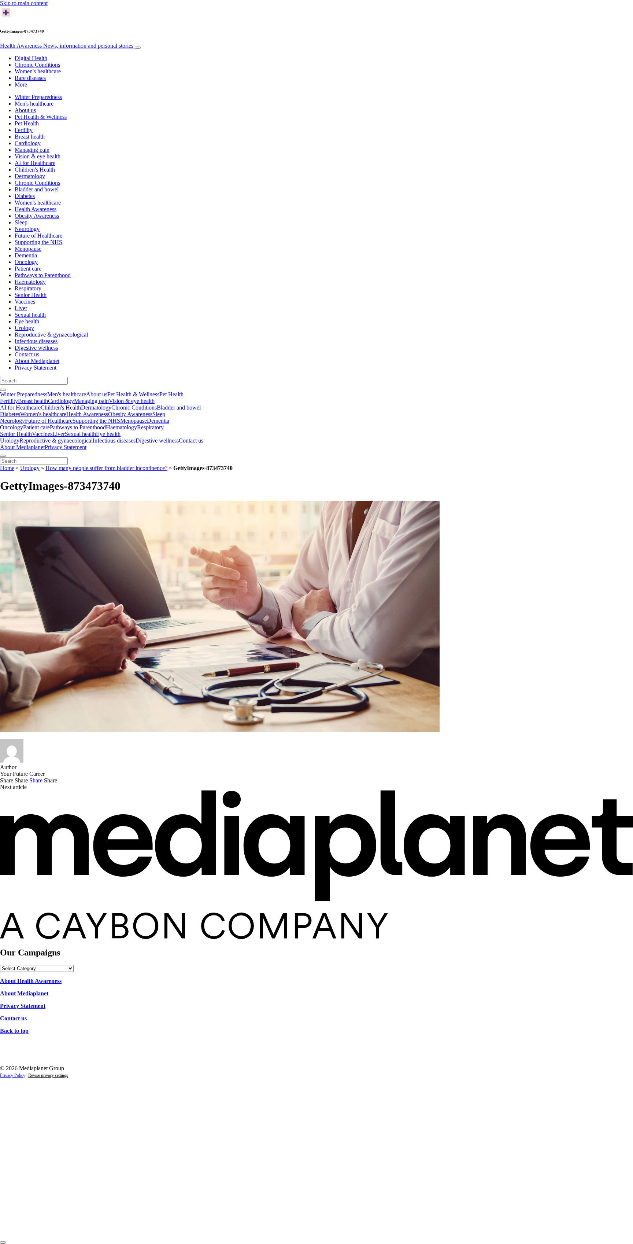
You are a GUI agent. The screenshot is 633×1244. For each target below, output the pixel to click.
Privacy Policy (12, 1075)
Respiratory (28, 288)
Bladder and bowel (37, 189)
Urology (24, 328)
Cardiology (28, 143)
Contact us (27, 354)
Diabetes (25, 196)
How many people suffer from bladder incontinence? (106, 468)
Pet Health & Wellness (41, 117)
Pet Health (27, 123)
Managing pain (32, 150)
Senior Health (31, 295)
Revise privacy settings (48, 1075)
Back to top (14, 1031)
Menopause (28, 249)
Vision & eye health (37, 156)
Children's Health (35, 169)
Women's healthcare (38, 71)
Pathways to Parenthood (43, 275)
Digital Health (31, 58)
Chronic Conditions (37, 65)
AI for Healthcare (35, 163)
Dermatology (30, 176)
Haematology (30, 282)
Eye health (27, 321)
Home (7, 468)
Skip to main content (24, 3)
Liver (21, 308)
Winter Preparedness (38, 97)
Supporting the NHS (38, 242)
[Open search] (3, 390)
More (21, 84)
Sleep (21, 222)
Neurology (27, 229)
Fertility (24, 130)
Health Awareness (66, 46)
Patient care (28, 268)
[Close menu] (3, 456)
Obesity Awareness (37, 216)
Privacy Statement (35, 367)
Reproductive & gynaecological (51, 334)
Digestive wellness (36, 348)
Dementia (26, 255)
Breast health (30, 136)
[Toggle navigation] (138, 48)
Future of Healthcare (38, 235)
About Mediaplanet (37, 361)
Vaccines (25, 301)
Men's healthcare (34, 103)
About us (25, 110)
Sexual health (30, 315)
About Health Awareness (31, 981)
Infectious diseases (36, 341)
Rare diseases (30, 78)
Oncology (26, 262)
